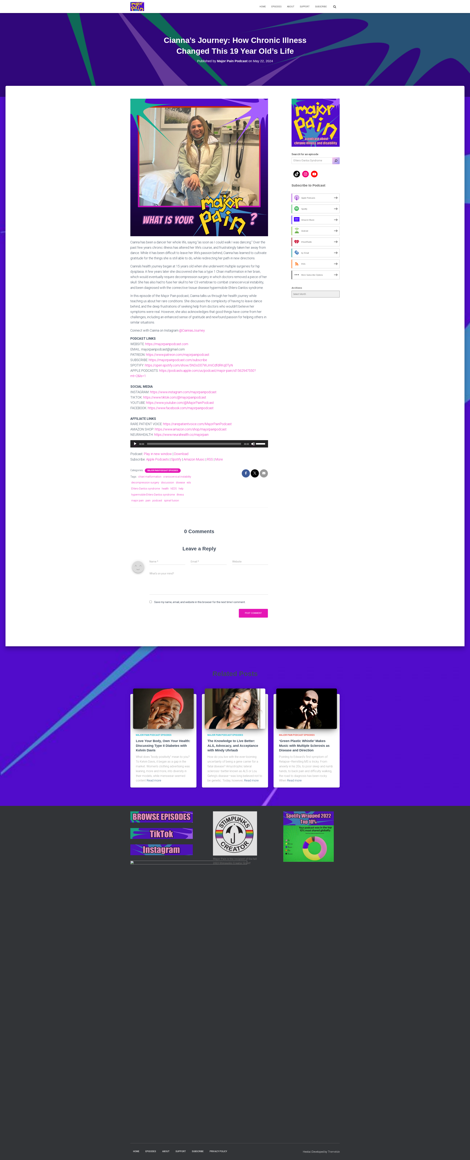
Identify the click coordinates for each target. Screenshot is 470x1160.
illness (180, 494)
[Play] (135, 444)
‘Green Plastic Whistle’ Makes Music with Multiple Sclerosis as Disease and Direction (304, 745)
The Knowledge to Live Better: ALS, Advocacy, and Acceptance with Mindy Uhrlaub (232, 745)
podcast (157, 500)
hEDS (174, 488)
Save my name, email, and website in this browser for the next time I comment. (199, 602)
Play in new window (158, 454)
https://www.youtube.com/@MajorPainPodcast (180, 403)
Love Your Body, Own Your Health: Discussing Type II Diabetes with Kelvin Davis (163, 745)
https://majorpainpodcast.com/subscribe (178, 360)
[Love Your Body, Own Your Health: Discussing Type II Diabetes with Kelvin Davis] (163, 708)
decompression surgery (145, 482)
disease (180, 482)
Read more (154, 780)
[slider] (261, 443)
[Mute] (253, 444)
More (219, 459)
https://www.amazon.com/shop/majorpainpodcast (191, 429)
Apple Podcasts (157, 459)
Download (181, 454)
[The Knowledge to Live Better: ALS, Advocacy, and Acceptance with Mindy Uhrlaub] (235, 708)
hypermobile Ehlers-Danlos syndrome (153, 494)
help (181, 488)
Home (263, 6)
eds (189, 482)
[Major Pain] (137, 6)
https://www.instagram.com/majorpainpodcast (183, 392)
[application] (199, 443)
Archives (297, 287)
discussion (167, 482)
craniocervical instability (177, 476)
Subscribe (321, 6)
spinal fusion (171, 500)
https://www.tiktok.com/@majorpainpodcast (174, 397)
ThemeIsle (334, 1151)
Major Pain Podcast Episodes (162, 471)
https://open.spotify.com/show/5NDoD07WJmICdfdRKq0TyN (189, 365)
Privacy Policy (218, 1151)
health (165, 488)
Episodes (276, 6)
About (290, 6)
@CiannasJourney (192, 330)
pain (148, 500)
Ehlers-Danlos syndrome (145, 488)
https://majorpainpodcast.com (166, 344)
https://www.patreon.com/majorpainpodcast (177, 355)
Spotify (176, 459)
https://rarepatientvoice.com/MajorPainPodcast (197, 424)
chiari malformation (149, 476)
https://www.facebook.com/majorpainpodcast (181, 408)
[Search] (336, 160)
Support (305, 6)
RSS (210, 459)
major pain (137, 500)
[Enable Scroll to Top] (462, 1152)
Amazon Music (194, 459)
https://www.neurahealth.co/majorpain (181, 434)
